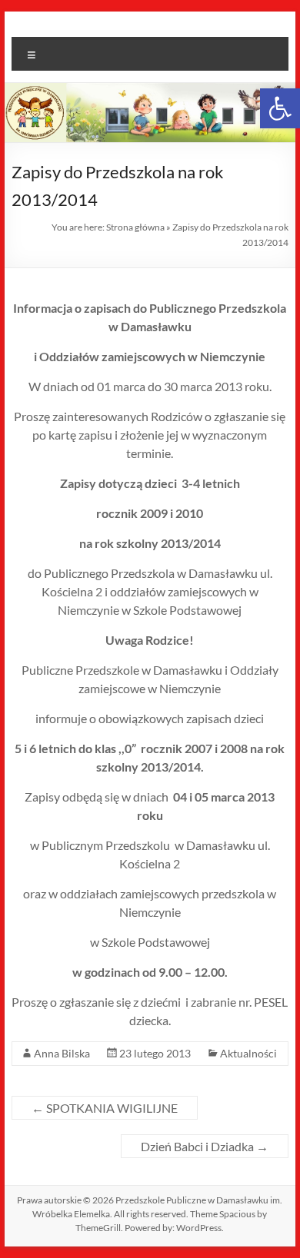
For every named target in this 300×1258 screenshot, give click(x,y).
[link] (280, 108)
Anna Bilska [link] (62, 1053)
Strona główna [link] (135, 227)
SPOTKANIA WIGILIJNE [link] (105, 1107)
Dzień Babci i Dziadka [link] (204, 1146)
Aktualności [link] (248, 1053)
